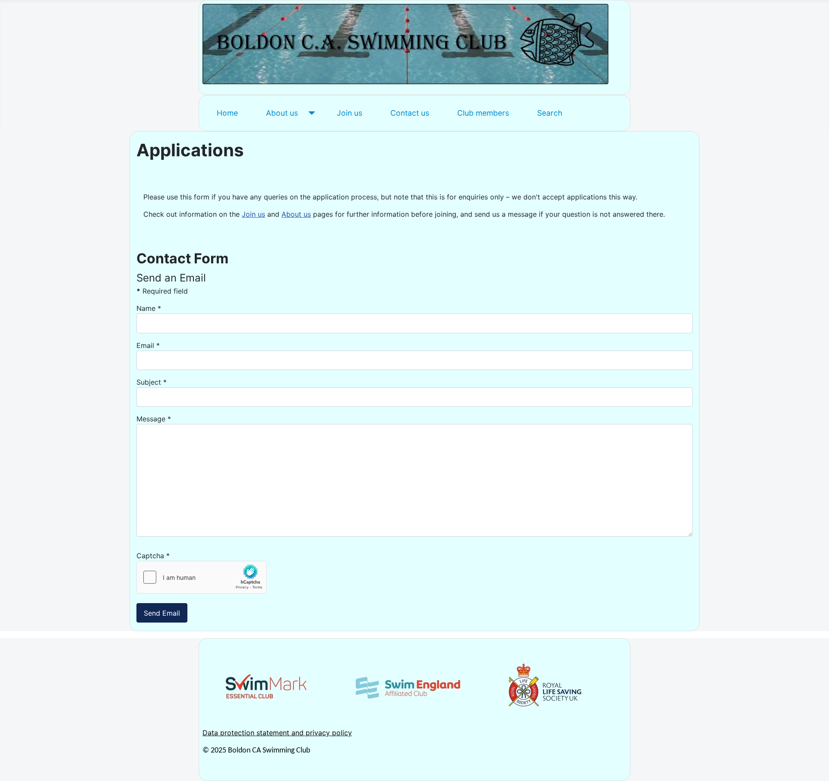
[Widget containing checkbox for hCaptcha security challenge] (201, 577)
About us (282, 112)
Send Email (162, 613)
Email (148, 345)
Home (227, 112)
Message (153, 418)
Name (148, 308)
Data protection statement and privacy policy (277, 732)
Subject (151, 382)
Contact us (409, 112)
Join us (349, 112)
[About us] (309, 113)
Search (549, 112)
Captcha (153, 555)
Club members (483, 112)
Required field (162, 291)
